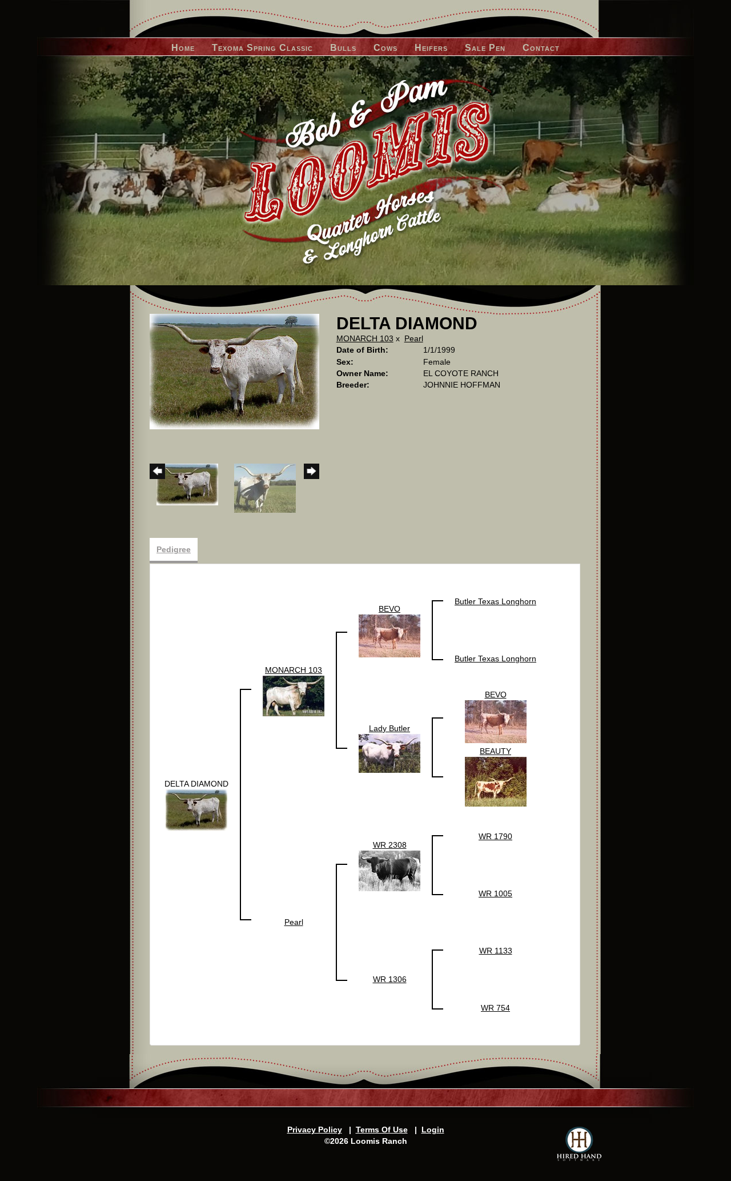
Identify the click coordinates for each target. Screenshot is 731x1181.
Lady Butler (389, 728)
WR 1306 (390, 979)
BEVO (389, 608)
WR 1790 (495, 836)
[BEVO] (389, 635)
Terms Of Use (382, 1129)
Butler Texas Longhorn (495, 601)
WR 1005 (495, 893)
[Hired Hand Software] (579, 1144)
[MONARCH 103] (293, 695)
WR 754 (495, 1007)
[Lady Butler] (389, 752)
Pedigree (173, 549)
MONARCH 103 (364, 338)
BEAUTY (495, 751)
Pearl (413, 338)
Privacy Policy (314, 1129)
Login (432, 1129)
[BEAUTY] (496, 781)
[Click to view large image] (234, 371)
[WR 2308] (389, 870)
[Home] (365, 171)
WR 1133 (495, 950)
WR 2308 (390, 844)
